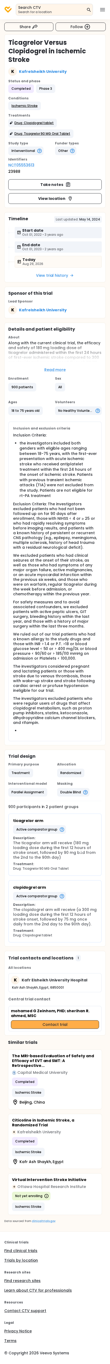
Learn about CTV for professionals (38, 1290)
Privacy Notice (18, 1331)
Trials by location (21, 1260)
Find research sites (22, 1280)
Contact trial (55, 1024)
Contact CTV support (25, 1310)
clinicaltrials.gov (43, 1221)
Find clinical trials (20, 1250)
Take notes (52, 184)
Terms (10, 1340)
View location (52, 198)
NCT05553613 (21, 165)
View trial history (52, 275)
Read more (55, 369)
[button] (24, 106)
